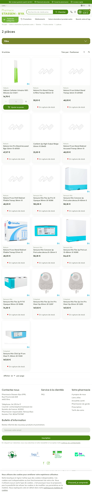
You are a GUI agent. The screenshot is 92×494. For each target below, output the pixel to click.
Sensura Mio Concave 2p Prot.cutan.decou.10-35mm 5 (45, 250)
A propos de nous (79, 394)
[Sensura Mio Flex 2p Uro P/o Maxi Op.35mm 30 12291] (76, 283)
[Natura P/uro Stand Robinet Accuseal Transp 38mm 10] (76, 127)
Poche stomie (48, 24)
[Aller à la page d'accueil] (13, 12)
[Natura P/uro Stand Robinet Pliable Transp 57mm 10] (16, 231)
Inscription (46, 438)
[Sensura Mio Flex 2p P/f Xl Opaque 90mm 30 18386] (16, 283)
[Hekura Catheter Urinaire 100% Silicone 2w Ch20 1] (16, 71)
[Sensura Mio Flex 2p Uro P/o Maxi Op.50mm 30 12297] (46, 283)
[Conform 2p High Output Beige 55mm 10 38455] (46, 127)
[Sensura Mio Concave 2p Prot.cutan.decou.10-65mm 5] (76, 179)
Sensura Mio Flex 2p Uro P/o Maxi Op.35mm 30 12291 (75, 302)
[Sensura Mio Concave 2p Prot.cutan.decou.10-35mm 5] (46, 231)
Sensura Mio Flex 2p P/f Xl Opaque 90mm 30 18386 (14, 302)
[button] (46, 41)
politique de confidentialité (70, 443)
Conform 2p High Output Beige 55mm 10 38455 (45, 144)
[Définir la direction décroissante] (89, 52)
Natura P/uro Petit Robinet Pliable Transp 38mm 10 (14, 199)
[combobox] (39, 12)
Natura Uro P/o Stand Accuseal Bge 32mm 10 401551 (16, 147)
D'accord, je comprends (78, 482)
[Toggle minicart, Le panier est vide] (80, 12)
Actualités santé (78, 400)
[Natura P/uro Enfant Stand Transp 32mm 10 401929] (76, 71)
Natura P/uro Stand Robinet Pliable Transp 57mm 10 (14, 250)
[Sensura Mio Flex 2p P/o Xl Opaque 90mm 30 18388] (46, 179)
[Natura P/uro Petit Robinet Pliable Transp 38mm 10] (16, 179)
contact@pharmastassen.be (20, 406)
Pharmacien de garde (81, 403)
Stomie (38, 24)
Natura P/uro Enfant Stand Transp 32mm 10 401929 (74, 91)
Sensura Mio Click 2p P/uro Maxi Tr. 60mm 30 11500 (14, 354)
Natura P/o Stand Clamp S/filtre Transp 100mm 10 (43, 91)
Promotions (27, 19)
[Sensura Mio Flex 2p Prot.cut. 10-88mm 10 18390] (76, 231)
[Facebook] (43, 463)
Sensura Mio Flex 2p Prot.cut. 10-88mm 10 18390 (75, 250)
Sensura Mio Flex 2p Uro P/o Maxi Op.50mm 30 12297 (44, 302)
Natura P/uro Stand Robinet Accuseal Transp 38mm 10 (74, 147)
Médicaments (40, 19)
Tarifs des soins (78, 410)
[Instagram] (48, 463)
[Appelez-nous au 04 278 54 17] (71, 12)
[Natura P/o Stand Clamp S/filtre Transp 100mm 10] (46, 71)
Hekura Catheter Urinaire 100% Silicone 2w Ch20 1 (15, 91)
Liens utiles (76, 397)
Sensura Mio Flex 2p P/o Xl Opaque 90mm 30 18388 (44, 199)
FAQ (43, 394)
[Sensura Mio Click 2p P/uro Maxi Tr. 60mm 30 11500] (16, 334)
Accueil (4, 24)
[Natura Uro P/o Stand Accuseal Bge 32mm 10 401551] (16, 127)
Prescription (76, 407)
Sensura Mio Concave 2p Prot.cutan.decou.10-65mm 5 (75, 199)
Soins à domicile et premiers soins (60, 19)
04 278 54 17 (16, 404)
